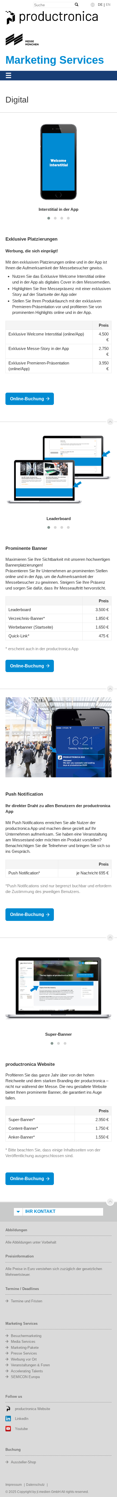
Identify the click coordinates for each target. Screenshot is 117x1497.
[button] (48, 218)
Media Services (23, 1342)
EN (108, 5)
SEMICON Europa (25, 1377)
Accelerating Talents (27, 1371)
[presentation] (12, 174)
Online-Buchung (27, 398)
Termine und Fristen (26, 1301)
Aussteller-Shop (23, 1462)
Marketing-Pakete (25, 1348)
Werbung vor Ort (24, 1359)
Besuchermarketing (26, 1336)
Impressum (13, 1485)
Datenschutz (35, 1485)
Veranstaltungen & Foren (30, 1365)
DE (100, 5)
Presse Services (24, 1353)
